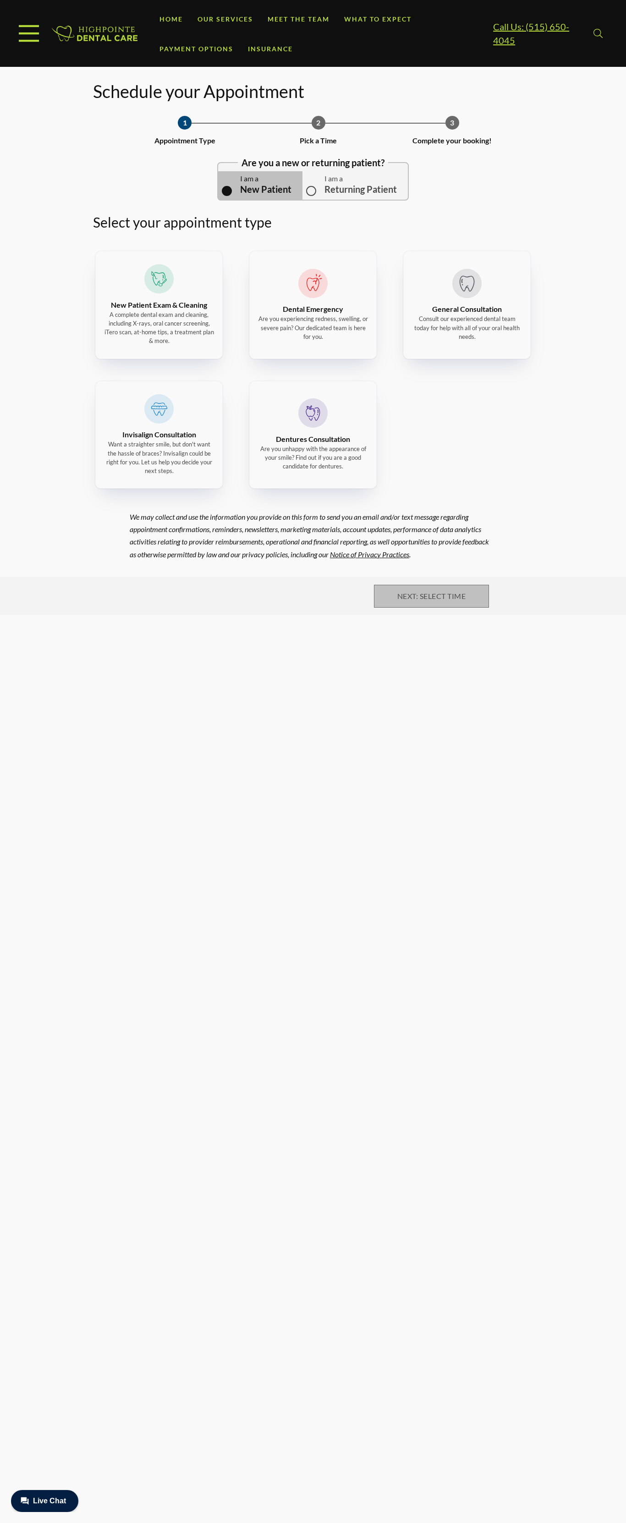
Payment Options (196, 49)
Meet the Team (298, 19)
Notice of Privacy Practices (369, 554)
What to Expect (378, 19)
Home (171, 19)
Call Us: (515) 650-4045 (531, 33)
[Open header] (29, 33)
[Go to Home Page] (94, 33)
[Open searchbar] (598, 33)
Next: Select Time (431, 596)
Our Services (225, 19)
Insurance (270, 49)
